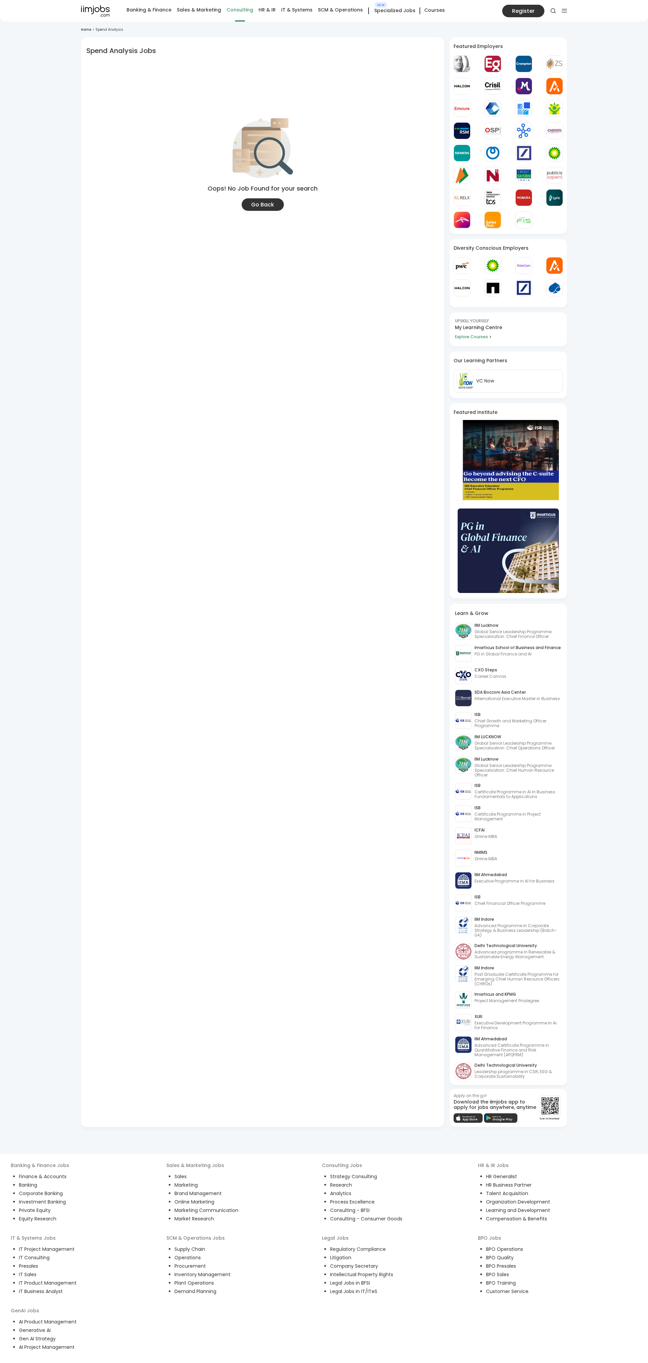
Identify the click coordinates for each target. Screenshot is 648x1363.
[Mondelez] (523, 86)
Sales (180, 1176)
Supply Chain (189, 1249)
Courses (434, 10)
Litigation (340, 1257)
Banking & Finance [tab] (149, 9)
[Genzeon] (523, 130)
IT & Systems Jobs (33, 1238)
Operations (187, 1257)
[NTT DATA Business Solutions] (492, 153)
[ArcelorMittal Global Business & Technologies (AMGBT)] (462, 220)
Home (86, 29)
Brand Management (198, 1193)
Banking (28, 1185)
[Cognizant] (492, 108)
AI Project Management (47, 1347)
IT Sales (27, 1274)
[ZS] (554, 63)
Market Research (194, 1218)
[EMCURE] (462, 108)
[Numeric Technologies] (492, 175)
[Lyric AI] (554, 197)
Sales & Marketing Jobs (195, 1165)
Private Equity (35, 1210)
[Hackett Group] (523, 108)
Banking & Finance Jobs (40, 1165)
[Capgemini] (554, 287)
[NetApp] (492, 287)
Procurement (190, 1266)
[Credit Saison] (523, 175)
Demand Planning (195, 1291)
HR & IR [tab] (267, 9)
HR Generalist (501, 1176)
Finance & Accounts (42, 1176)
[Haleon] (462, 86)
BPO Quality (500, 1257)
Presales (28, 1266)
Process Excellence (352, 1201)
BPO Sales (497, 1274)
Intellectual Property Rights (361, 1274)
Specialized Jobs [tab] (394, 11)
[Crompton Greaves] (523, 63)
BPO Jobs (489, 1238)
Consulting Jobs (342, 1165)
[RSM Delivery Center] (462, 130)
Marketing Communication (206, 1210)
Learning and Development (518, 1210)
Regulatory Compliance (358, 1249)
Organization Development (518, 1201)
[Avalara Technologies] (554, 86)
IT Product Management (48, 1283)
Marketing (186, 1185)
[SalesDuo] (492, 220)
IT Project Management (47, 1249)
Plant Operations (194, 1283)
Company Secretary (354, 1266)
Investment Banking (42, 1201)
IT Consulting (34, 1257)
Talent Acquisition (507, 1193)
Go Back (262, 204)
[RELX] (462, 197)
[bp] (554, 153)
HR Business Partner (509, 1185)
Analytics (340, 1193)
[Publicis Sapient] (554, 175)
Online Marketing (194, 1201)
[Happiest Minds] (554, 108)
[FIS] (523, 220)
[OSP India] (492, 130)
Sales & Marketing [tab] (199, 9)
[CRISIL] (492, 86)
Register (523, 11)
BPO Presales (501, 1266)
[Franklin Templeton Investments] (462, 63)
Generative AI (35, 1330)
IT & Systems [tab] (297, 9)
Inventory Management (202, 1274)
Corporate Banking (41, 1193)
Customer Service (507, 1291)
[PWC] (462, 265)
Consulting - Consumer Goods (366, 1218)
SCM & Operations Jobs (195, 1238)
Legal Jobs (335, 1238)
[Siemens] (462, 153)
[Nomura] (523, 197)
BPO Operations (504, 1249)
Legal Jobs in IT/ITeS (353, 1291)
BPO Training (501, 1283)
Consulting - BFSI (350, 1210)
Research (341, 1185)
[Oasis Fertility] (554, 130)
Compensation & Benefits (516, 1218)
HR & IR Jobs (493, 1165)
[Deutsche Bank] (523, 153)
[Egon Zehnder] (492, 63)
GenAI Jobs (25, 1310)
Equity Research (37, 1218)
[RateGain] (523, 265)
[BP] (492, 265)
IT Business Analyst (41, 1291)
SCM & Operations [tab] (340, 9)
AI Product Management (48, 1321)
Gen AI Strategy (37, 1338)
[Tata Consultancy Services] (492, 197)
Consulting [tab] (239, 9)
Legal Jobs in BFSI (350, 1283)
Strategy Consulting (353, 1176)
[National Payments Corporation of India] (462, 175)
